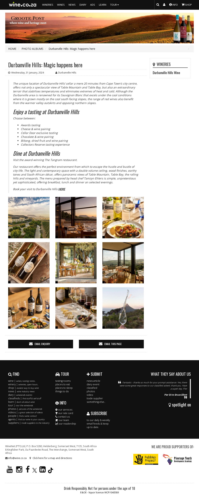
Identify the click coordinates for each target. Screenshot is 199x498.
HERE (61, 189)
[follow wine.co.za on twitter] (35, 471)
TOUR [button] (113, 4)
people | (22, 416)
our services (65, 409)
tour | (20, 405)
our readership (67, 423)
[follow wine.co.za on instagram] (19, 471)
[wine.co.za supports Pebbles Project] (146, 459)
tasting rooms (63, 381)
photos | (25, 409)
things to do (62, 391)
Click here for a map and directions (52, 458)
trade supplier (95, 398)
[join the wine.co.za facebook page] (27, 471)
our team (63, 420)
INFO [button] (175, 4)
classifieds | (24, 398)
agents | (26, 419)
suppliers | (28, 423)
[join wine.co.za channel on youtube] (9, 471)
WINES (61, 4)
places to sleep (64, 388)
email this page (113, 344)
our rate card (65, 413)
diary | (20, 395)
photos (91, 391)
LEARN (102, 4)
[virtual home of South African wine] (22, 5)
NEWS (72, 4)
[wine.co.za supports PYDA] (177, 459)
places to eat (62, 384)
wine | (22, 381)
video (90, 395)
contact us (63, 416)
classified (92, 388)
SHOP (188, 4)
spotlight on (181, 404)
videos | (25, 412)
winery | (23, 384)
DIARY (82, 4)
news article (93, 381)
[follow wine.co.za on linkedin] (42, 471)
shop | (23, 388)
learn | (21, 402)
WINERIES (47, 4)
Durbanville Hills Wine (166, 72)
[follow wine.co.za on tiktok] (50, 471)
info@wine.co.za (17, 458)
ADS (92, 4)
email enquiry (42, 344)
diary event (93, 384)
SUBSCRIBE (98, 413)
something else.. (96, 402)
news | (21, 391)
